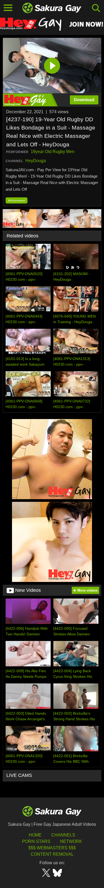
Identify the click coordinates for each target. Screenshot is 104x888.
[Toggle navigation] (8, 8)
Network (71, 841)
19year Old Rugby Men (52, 151)
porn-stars (36, 841)
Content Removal (52, 854)
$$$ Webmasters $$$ (52, 848)
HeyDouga (35, 160)
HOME (35, 835)
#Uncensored (16, 200)
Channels (63, 835)
